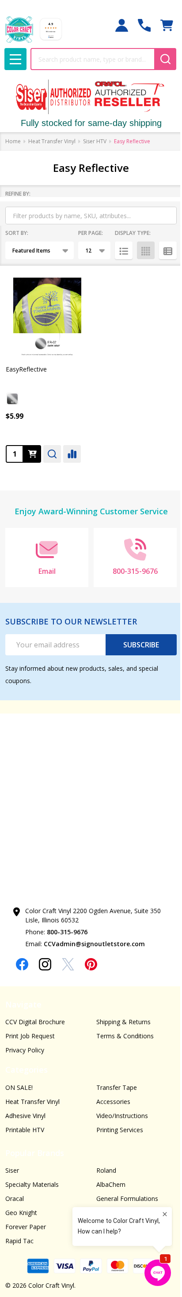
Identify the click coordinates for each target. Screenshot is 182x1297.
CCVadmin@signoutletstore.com (94, 944)
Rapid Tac (19, 1241)
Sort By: (16, 233)
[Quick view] (52, 454)
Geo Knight (21, 1212)
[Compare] (72, 454)
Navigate (23, 1004)
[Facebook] (22, 964)
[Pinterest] (91, 964)
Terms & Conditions (125, 1036)
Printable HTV (24, 1130)
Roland (106, 1170)
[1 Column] (124, 250)
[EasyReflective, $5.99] (47, 316)
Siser (12, 1170)
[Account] (122, 25)
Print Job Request (30, 1036)
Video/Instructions (122, 1115)
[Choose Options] (32, 454)
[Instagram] (45, 964)
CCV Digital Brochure (35, 1022)
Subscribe (141, 645)
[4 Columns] (146, 250)
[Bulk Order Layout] (168, 250)
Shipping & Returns (123, 1022)
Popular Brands (34, 1153)
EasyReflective (26, 369)
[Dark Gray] (12, 399)
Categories (26, 1069)
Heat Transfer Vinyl (32, 1101)
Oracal (14, 1198)
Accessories (113, 1101)
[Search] (165, 59)
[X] (68, 964)
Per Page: (90, 233)
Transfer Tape (116, 1087)
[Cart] (167, 25)
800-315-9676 (67, 932)
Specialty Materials (32, 1184)
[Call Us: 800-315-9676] (144, 25)
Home (13, 141)
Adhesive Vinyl (25, 1115)
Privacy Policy (24, 1050)
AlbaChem (110, 1184)
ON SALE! (19, 1087)
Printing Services (119, 1130)
